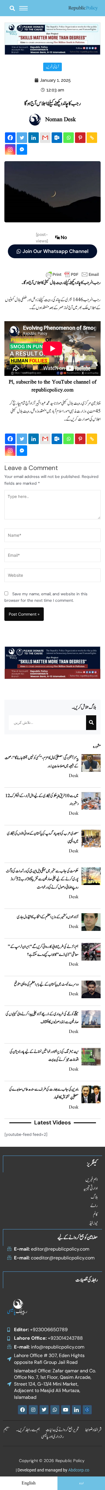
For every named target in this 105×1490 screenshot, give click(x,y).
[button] (12, 8)
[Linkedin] (33, 137)
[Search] (91, 722)
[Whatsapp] (68, 137)
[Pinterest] (80, 137)
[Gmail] (45, 137)
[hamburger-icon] (23, 8)
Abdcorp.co (78, 1470)
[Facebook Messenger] (22, 149)
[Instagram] (10, 149)
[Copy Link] (92, 137)
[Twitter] (22, 137)
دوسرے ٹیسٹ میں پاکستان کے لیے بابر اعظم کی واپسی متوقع (46, 984)
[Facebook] (10, 137)
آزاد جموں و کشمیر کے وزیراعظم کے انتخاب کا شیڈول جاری (47, 917)
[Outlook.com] (57, 137)
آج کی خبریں (52, 67)
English (29, 1483)
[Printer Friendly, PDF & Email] (72, 274)
